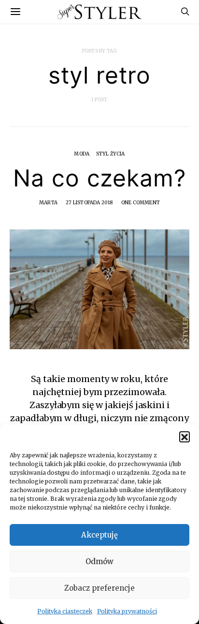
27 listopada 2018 (89, 202)
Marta (48, 202)
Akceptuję (99, 534)
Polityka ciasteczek (64, 611)
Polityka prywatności (127, 611)
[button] (184, 436)
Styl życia (110, 154)
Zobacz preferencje (99, 588)
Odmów (99, 561)
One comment (140, 202)
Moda (81, 154)
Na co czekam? (99, 178)
